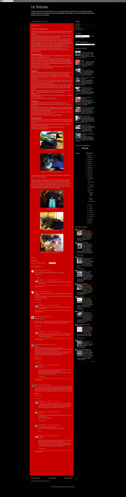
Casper (36, 291)
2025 (89, 157)
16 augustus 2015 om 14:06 (49, 344)
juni (90, 206)
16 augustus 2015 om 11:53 (45, 291)
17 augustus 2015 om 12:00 (52, 435)
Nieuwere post (35, 478)
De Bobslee (41, 280)
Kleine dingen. (91, 199)
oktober (91, 184)
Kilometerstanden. (79, 29)
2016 (89, 175)
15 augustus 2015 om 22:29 (45, 270)
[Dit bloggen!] (51, 263)
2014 (89, 218)
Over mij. (77, 25)
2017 (89, 173)
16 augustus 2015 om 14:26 (52, 365)
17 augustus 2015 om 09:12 (53, 411)
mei (90, 208)
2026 (89, 155)
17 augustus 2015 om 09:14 (53, 425)
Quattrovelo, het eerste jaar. (87, 107)
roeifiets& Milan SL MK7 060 (84, 349)
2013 (89, 220)
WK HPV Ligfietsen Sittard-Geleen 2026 (87, 285)
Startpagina (78, 24)
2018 (89, 171)
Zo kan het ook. (86, 341)
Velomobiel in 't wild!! (86, 87)
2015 (89, 176)
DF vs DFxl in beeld (87, 351)
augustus (91, 189)
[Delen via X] (52, 263)
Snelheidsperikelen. (85, 124)
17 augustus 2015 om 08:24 (52, 401)
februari (91, 214)
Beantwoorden (38, 274)
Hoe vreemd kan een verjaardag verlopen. (87, 231)
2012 (89, 222)
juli (89, 204)
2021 (89, 165)
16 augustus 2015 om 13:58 (52, 331)
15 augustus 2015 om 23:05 (52, 280)
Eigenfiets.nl (80, 257)
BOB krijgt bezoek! (85, 116)
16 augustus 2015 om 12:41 (52, 305)
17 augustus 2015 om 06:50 (44, 384)
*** (81, 51)
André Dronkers (39, 344)
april (90, 210)
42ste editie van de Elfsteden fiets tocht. (87, 313)
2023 (89, 161)
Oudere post (68, 478)
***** (82, 68)
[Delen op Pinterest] (55, 263)
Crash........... (84, 60)
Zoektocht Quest (81, 270)
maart (90, 212)
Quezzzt (37, 316)
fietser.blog (80, 340)
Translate (82, 38)
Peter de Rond (80, 311)
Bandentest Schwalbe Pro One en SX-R (87, 328)
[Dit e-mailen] (49, 263)
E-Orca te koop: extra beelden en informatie (87, 245)
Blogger (73, 486)
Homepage (52, 478)
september (91, 186)
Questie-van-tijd (81, 229)
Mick (36, 384)
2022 (89, 163)
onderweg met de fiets (82, 242)
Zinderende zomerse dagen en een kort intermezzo (87, 299)
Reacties (38, 277)
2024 (89, 159)
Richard (37, 270)
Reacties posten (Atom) (43, 481)
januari (90, 216)
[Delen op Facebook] (53, 263)
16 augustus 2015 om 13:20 (45, 316)
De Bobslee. (40, 7)
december (91, 178)
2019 (89, 169)
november (91, 181)
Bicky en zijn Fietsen (82, 283)
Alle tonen (93, 361)
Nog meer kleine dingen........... (92, 194)
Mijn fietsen (78, 27)
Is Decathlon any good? (88, 258)
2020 (89, 167)
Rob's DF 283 (80, 297)
